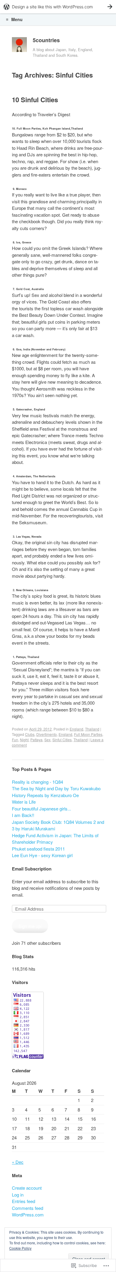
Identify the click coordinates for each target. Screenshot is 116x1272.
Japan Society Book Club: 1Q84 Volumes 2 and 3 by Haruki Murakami (58, 825)
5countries (46, 40)
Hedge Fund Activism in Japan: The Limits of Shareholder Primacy (55, 838)
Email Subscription (31, 868)
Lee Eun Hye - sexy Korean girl (42, 855)
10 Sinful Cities (35, 99)
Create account (27, 1188)
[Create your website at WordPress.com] (58, 6)
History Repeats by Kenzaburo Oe (45, 795)
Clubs (30, 734)
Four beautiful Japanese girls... (41, 808)
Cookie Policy (20, 1248)
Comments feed (27, 1208)
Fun (15, 739)
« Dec (17, 1162)
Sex (47, 739)
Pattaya (36, 739)
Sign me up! (30, 926)
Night (24, 739)
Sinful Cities (62, 739)
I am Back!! (23, 815)
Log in (17, 1194)
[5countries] (19, 46)
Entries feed (23, 1201)
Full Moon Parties (88, 734)
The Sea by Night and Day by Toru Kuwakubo (56, 788)
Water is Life (24, 802)
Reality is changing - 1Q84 (37, 782)
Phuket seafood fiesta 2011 (38, 849)
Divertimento (46, 734)
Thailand (92, 728)
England (76, 728)
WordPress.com (28, 1214)
